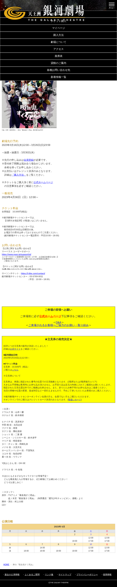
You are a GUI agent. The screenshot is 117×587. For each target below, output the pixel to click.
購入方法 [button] (58, 35)
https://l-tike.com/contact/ (33, 273)
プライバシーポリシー (87, 574)
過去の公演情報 (12, 574)
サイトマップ (64, 574)
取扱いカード (74, 399)
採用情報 (107, 574)
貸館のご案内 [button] (58, 63)
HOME (6, 565)
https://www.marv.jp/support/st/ (16, 254)
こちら (15, 370)
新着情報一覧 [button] (58, 77)
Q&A (58, 322)
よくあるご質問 (32, 574)
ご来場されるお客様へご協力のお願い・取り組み (58, 325)
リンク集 (49, 574)
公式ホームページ (43, 182)
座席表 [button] (58, 56)
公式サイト (15, 349)
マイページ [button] (58, 28)
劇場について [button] (58, 42)
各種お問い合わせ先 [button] (58, 70)
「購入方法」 (19, 175)
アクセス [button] (58, 49)
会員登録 (29, 160)
